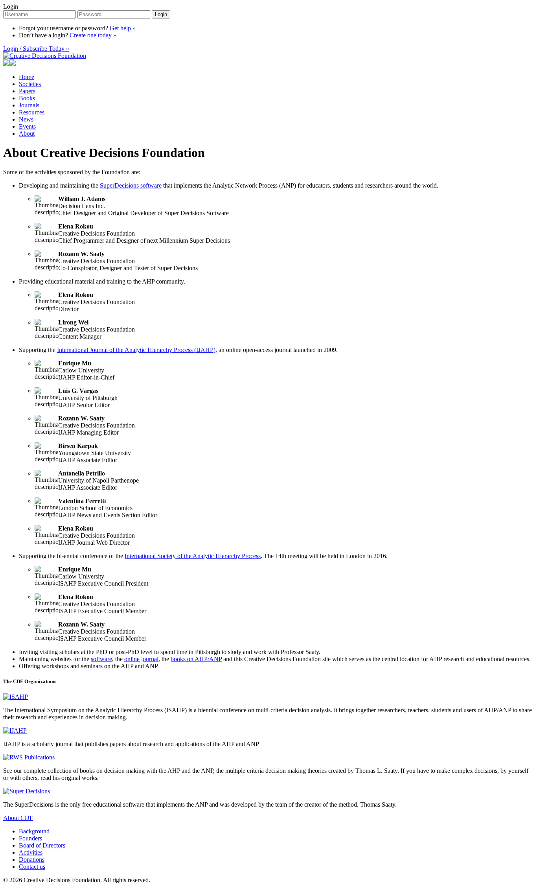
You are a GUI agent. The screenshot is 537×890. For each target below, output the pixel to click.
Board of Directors (42, 845)
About (27, 133)
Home (26, 77)
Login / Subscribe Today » (36, 48)
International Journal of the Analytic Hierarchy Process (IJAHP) (136, 349)
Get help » (123, 28)
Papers (27, 91)
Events (27, 126)
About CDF (18, 817)
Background (34, 831)
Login (10, 6)
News (26, 119)
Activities (30, 852)
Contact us (32, 866)
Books (27, 98)
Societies (30, 84)
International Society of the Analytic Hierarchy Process (193, 556)
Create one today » (93, 35)
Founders (30, 838)
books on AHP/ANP (196, 659)
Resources (31, 112)
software (101, 659)
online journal (141, 659)
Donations (31, 859)
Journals (29, 105)
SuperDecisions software (131, 185)
